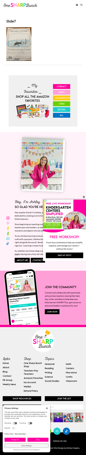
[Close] (84, 197)
